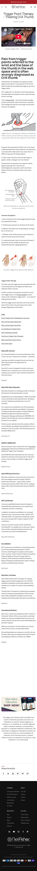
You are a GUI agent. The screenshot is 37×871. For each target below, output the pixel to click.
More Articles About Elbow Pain (11, 322)
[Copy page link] (27, 774)
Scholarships (10, 823)
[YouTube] (14, 831)
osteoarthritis (10, 100)
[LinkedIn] (9, 831)
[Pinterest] (27, 831)
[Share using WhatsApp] (13, 774)
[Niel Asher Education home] (18, 839)
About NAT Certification (7, 537)
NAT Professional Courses (9, 333)
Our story (23, 791)
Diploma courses (11, 797)
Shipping (3, 642)
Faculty (23, 794)
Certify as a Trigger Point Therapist (12, 336)
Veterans (9, 826)
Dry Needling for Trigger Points (11, 329)
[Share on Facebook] (3, 774)
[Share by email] (23, 774)
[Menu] (2, 7)
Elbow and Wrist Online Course (11, 340)
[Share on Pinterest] (18, 774)
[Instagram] (18, 831)
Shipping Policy (25, 823)
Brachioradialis (22, 295)
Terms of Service (25, 820)
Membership (10, 803)
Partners (23, 797)
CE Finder (9, 805)
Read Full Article (5, 466)
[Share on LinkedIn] (8, 774)
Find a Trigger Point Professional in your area (15, 318)
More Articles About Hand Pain (11, 325)
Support (23, 800)
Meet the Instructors (7, 493)
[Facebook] (23, 831)
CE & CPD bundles (12, 794)
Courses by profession (13, 791)
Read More (4, 603)
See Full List (4, 568)
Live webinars (10, 800)
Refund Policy (24, 817)
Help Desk (4, 380)
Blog (8, 814)
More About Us (5, 436)
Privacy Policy (24, 814)
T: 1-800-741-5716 (18, 847)
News (8, 820)
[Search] (6, 7)
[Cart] (35, 7)
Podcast (9, 817)
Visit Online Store (6, 343)
